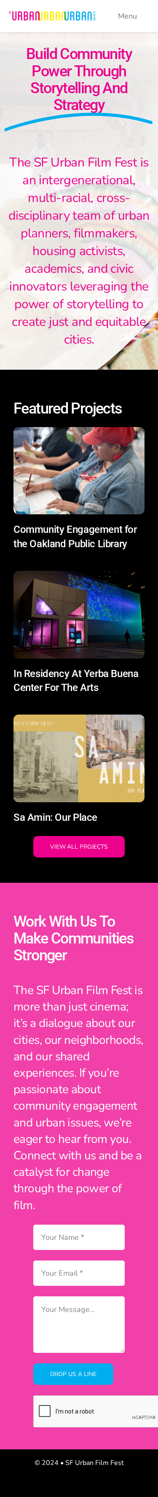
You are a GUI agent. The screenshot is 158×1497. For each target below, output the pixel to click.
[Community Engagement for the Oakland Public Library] (79, 433)
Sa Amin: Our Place (55, 817)
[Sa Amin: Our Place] (79, 721)
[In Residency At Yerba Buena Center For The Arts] (79, 577)
